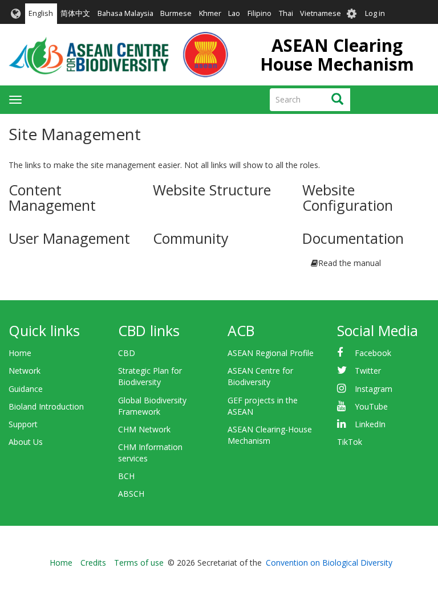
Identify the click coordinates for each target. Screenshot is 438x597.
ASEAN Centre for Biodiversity (260, 376)
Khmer (210, 13)
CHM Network (144, 429)
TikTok (349, 441)
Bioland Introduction (46, 406)
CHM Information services (150, 452)
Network (24, 370)
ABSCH (131, 493)
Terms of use (139, 562)
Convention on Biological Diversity (329, 562)
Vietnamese (320, 13)
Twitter (368, 370)
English (41, 13)
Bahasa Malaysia (125, 13)
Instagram (373, 388)
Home (20, 352)
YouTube (371, 406)
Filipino (259, 13)
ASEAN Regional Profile (271, 352)
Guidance (26, 388)
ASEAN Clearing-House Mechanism (270, 435)
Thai (286, 13)
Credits (93, 562)
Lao (234, 13)
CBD (126, 352)
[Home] (118, 54)
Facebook (373, 352)
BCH (126, 476)
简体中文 (75, 13)
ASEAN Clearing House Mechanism (337, 55)
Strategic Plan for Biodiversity (150, 376)
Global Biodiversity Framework (152, 406)
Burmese (176, 13)
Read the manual (349, 262)
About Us (26, 441)
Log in (375, 13)
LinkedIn (370, 424)
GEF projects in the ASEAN (263, 406)
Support (23, 424)
